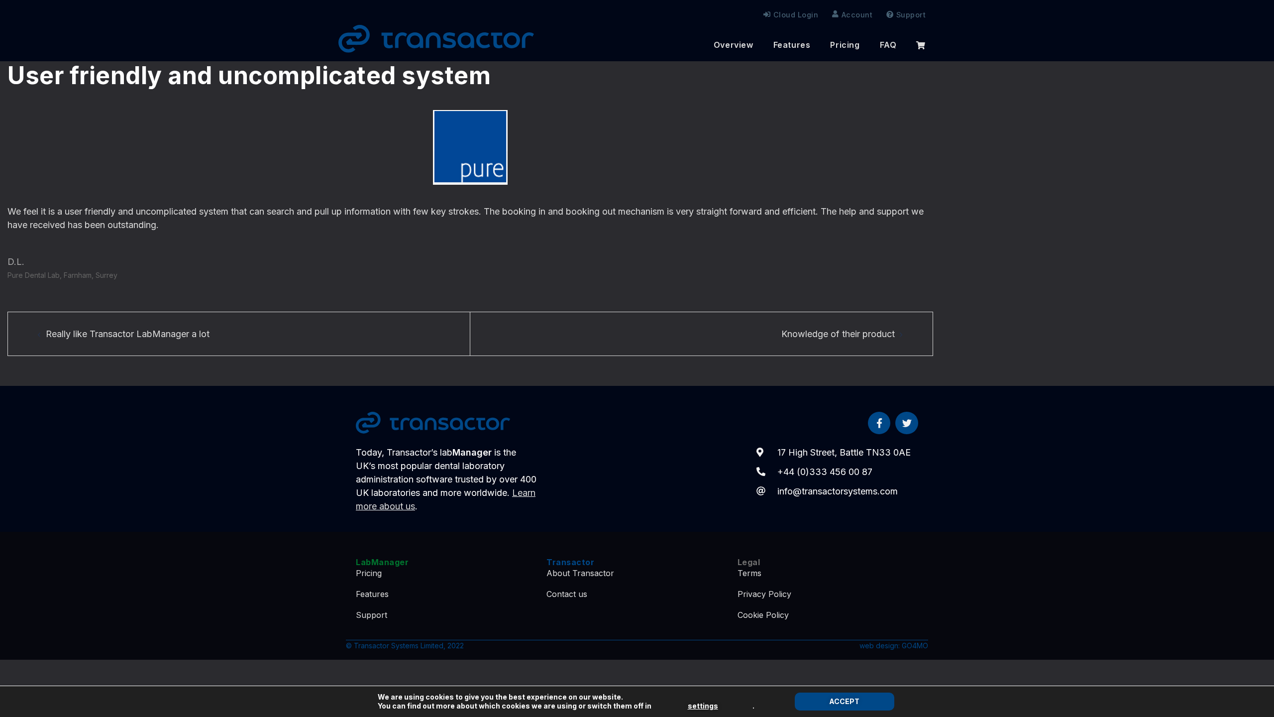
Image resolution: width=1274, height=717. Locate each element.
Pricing (844, 45)
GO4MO (915, 645)
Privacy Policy (764, 594)
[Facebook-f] (879, 423)
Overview (733, 45)
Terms (749, 573)
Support (911, 14)
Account (857, 14)
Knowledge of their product (838, 334)
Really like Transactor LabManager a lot (128, 334)
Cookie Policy (763, 615)
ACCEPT (844, 701)
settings (703, 706)
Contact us (566, 594)
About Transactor (580, 573)
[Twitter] (906, 423)
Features (792, 45)
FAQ (888, 45)
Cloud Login (796, 14)
